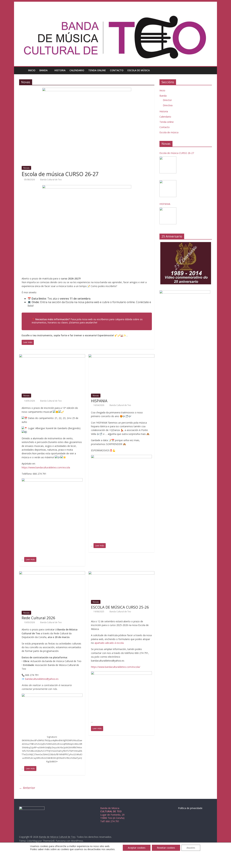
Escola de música (139, 70)
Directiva (167, 105)
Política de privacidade (190, 808)
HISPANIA (99, 400)
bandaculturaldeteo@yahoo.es (42, 678)
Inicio (31, 70)
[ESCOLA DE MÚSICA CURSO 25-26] (121, 573)
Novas (26, 167)
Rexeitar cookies (166, 847)
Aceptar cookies (136, 847)
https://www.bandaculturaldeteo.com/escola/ (115, 666)
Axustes (191, 847)
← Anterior (27, 788)
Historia (59, 70)
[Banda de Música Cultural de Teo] (22, 70)
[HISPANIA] (121, 356)
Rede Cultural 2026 (38, 617)
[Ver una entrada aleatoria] (208, 70)
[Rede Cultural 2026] (52, 573)
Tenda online (97, 70)
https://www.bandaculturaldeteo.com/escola (46, 467)
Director (167, 100)
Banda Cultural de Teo (51, 179)
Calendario (77, 70)
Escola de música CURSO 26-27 (60, 174)
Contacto (116, 70)
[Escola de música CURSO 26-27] (86, 90)
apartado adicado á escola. (109, 642)
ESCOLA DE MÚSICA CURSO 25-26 (120, 607)
